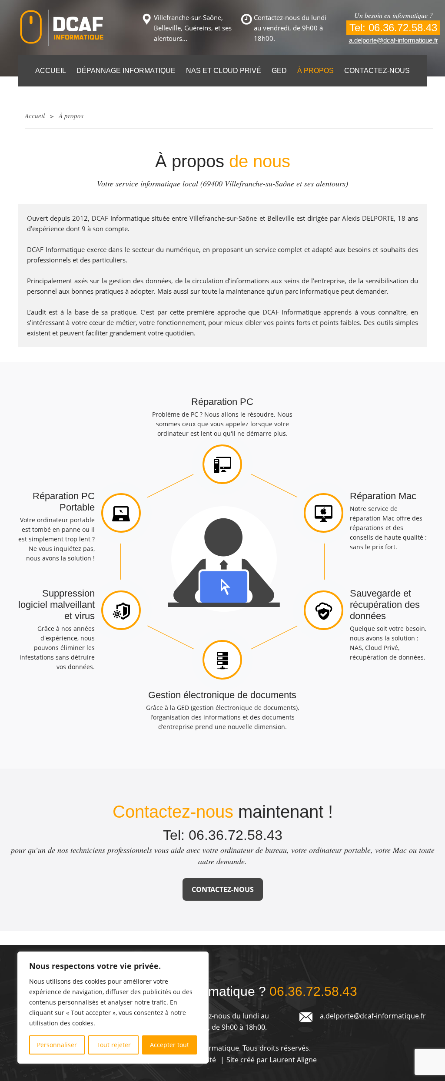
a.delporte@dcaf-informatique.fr (393, 40)
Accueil (50, 70)
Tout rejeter (113, 1045)
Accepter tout (169, 1045)
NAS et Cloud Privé (223, 70)
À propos (315, 70)
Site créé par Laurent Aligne (271, 1059)
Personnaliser (57, 1045)
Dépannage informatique (126, 70)
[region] (113, 1008)
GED (279, 70)
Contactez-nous (377, 70)
